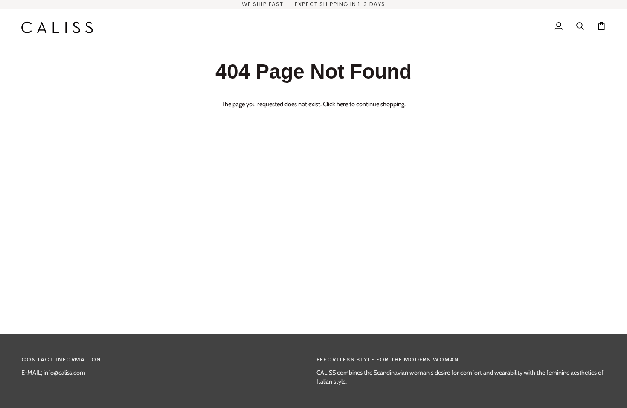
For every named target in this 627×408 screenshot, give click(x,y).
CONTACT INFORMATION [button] (61, 360)
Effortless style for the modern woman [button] (387, 360)
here (342, 104)
